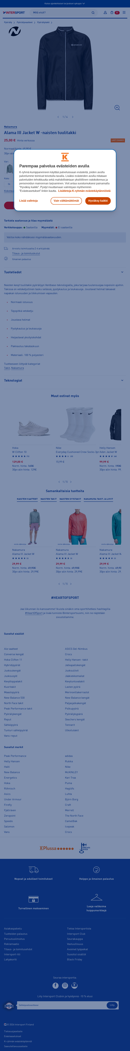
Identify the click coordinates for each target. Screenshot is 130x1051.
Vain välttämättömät (66, 200)
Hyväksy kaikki (98, 200)
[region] (65, 180)
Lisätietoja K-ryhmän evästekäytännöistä (84, 190)
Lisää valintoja (28, 200)
